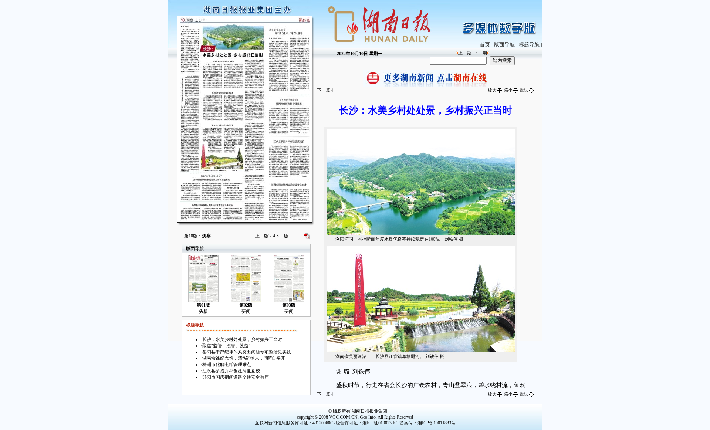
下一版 (280, 235)
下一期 (480, 52)
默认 (524, 90)
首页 (485, 44)
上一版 (263, 235)
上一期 (464, 52)
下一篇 (325, 90)
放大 (492, 90)
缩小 (508, 90)
